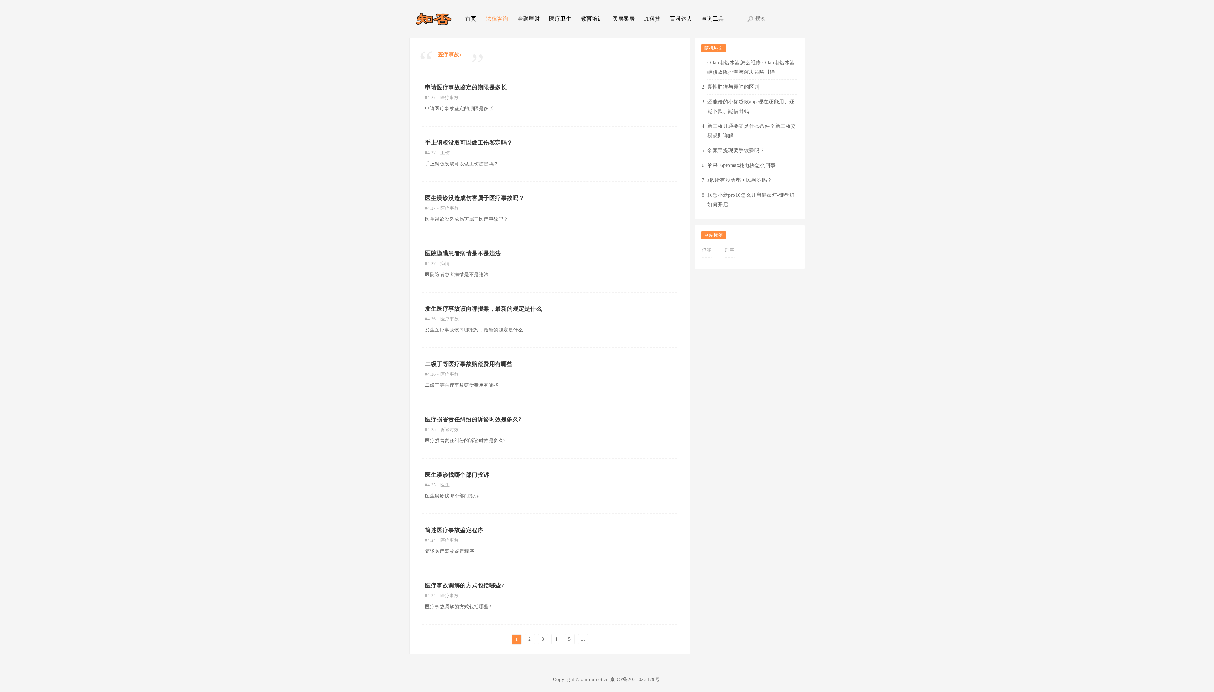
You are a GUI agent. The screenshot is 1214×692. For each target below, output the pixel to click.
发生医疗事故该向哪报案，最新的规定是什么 (483, 309)
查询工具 (713, 19)
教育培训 (592, 19)
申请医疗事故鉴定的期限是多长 (466, 87)
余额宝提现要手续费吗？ (736, 150)
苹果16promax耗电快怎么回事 (741, 165)
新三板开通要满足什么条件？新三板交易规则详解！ (751, 130)
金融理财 (529, 19)
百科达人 (681, 19)
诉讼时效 (449, 429)
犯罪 (706, 250)
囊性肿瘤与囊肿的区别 (733, 87)
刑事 (729, 250)
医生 (445, 485)
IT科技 (652, 19)
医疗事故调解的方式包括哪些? (464, 585)
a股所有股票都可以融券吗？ (739, 180)
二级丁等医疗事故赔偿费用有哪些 (469, 364)
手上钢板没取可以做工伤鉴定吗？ (469, 142)
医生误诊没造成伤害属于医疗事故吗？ (474, 198)
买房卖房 (623, 19)
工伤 (445, 153)
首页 (470, 19)
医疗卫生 (560, 19)
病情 (445, 263)
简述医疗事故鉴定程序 (454, 530)
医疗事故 (449, 97)
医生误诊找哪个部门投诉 (457, 475)
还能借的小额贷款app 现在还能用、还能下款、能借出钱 (751, 106)
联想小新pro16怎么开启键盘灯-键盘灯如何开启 (750, 199)
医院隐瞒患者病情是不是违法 (463, 253)
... (583, 639)
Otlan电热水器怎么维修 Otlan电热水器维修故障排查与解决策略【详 (751, 67)
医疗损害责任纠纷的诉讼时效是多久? (473, 419)
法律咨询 (497, 19)
